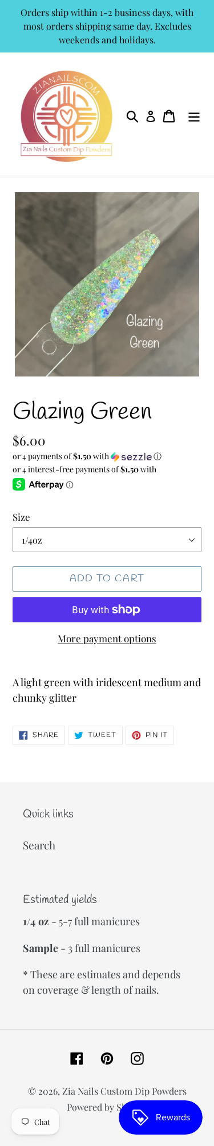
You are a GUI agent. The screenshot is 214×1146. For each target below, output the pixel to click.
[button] (107, 456)
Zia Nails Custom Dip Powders (124, 1091)
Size (21, 517)
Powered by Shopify (107, 1107)
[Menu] (194, 115)
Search (39, 844)
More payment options (107, 638)
